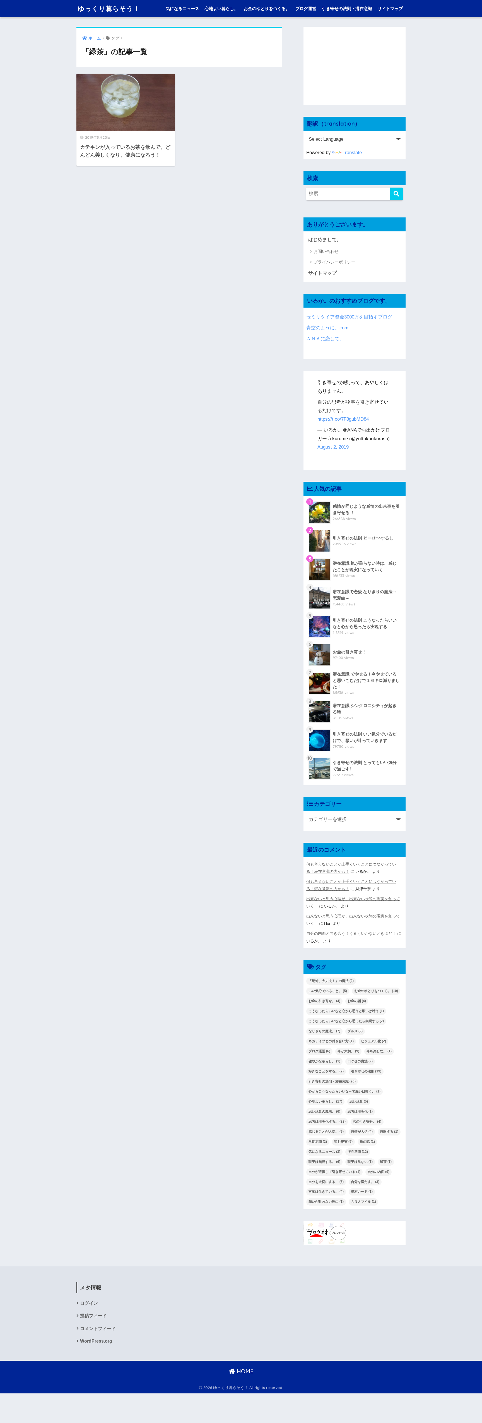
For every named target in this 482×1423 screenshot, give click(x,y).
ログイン (89, 1303)
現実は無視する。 (324, 1162)
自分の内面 (378, 1172)
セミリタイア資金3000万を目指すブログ (349, 317)
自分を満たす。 (365, 1182)
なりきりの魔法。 (324, 1031)
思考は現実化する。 (327, 1121)
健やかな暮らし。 (324, 1061)
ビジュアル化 (373, 1041)
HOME (244, 1371)
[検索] (396, 194)
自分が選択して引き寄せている (334, 1172)
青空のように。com (327, 327)
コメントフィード (98, 1328)
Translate (352, 152)
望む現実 (343, 1142)
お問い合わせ (326, 251)
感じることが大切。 (326, 1132)
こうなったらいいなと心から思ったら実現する (346, 1021)
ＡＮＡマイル (363, 1202)
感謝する (389, 1132)
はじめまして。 (324, 239)
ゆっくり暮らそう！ (109, 8)
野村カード (362, 1192)
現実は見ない (360, 1162)
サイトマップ (390, 8)
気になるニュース (182, 8)
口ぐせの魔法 (360, 1061)
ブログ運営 (305, 8)
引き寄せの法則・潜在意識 (347, 8)
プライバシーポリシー (334, 262)
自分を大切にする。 (326, 1182)
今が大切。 (348, 1051)
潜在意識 (358, 1152)
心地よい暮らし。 (221, 8)
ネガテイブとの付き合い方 (331, 1041)
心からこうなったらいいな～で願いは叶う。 (344, 1091)
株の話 (367, 1142)
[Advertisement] (354, 66)
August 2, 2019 (333, 447)
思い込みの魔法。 (324, 1111)
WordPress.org (96, 1341)
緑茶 (386, 1162)
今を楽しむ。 (379, 1051)
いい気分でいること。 (328, 991)
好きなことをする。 (326, 1071)
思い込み (359, 1101)
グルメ (355, 1031)
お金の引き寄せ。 (324, 1001)
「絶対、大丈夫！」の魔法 (331, 981)
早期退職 (318, 1142)
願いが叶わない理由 (326, 1202)
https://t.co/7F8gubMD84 (343, 419)
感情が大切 (362, 1132)
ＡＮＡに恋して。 (325, 338)
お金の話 (357, 1001)
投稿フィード (93, 1315)
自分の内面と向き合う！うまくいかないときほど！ (351, 933)
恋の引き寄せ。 (367, 1121)
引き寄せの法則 (366, 1071)
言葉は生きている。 (326, 1192)
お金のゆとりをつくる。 (267, 8)
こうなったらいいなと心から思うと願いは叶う (346, 1011)
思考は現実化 (360, 1111)
